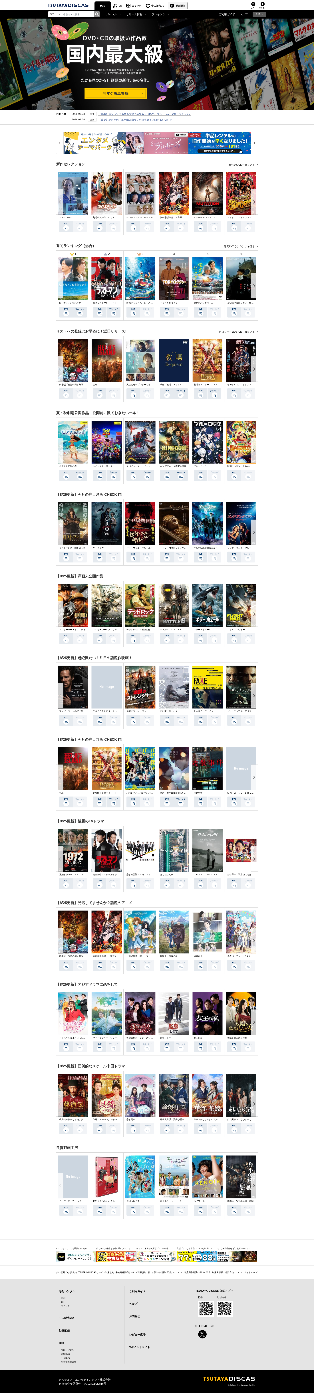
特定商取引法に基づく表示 (197, 1272)
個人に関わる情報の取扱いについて (165, 1272)
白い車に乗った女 (169, 711)
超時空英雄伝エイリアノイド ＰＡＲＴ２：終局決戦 (119, 217)
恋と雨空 (130, 1119)
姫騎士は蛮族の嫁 (169, 956)
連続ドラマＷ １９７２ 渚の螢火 (76, 874)
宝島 (95, 384)
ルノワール (199, 1201)
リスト (253, 7)
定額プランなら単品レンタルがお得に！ (195, 1248)
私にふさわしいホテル (104, 1201)
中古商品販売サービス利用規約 (131, 1272)
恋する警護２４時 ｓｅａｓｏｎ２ (143, 874)
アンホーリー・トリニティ (72, 629)
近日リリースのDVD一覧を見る (237, 331)
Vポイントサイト (139, 1347)
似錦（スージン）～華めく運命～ (109, 1119)
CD (120, 5)
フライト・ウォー (236, 629)
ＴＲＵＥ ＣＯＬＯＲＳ (206, 874)
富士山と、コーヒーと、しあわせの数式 (179, 1201)
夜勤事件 (198, 793)
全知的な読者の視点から (206, 548)
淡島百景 (198, 956)
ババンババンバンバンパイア (140, 793)
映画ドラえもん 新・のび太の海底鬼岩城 (147, 303)
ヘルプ (244, 14)
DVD (102, 5)
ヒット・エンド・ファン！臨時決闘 (244, 217)
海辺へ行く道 (133, 1201)
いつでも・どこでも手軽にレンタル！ (73, 1248)
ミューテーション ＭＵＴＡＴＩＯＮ (212, 217)
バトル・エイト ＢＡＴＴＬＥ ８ (177, 629)
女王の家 (198, 1038)
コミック (136, 5)
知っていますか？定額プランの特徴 (152, 1248)
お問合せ (134, 1316)
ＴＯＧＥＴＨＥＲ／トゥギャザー (109, 711)
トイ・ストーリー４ (102, 466)
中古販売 (65, 1357)
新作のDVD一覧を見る (242, 164)
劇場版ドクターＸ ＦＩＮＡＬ (209, 384)
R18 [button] (257, 14)
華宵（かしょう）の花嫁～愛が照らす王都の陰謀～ (219, 1119)
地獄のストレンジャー (137, 711)
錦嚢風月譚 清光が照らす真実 (175, 1119)
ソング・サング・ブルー (239, 548)
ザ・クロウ (98, 548)
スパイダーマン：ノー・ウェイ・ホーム (146, 466)
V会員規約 (72, 1272)
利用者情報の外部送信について (227, 1272)
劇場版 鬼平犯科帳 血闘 (240, 1201)
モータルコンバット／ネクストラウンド (247, 384)
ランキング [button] (158, 14)
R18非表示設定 (68, 1361)
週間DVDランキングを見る (239, 246)
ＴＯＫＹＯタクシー (170, 303)
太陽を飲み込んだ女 (237, 1038)
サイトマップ (250, 1272)
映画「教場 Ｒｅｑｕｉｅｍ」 (175, 384)
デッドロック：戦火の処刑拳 (140, 629)
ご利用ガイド (227, 14)
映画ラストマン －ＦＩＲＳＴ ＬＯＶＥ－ (114, 303)
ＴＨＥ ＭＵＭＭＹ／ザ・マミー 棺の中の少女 (184, 548)
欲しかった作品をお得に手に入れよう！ (114, 1248)
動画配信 (180, 5)
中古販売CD (157, 5)
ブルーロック (200, 466)
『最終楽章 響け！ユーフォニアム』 (145, 956)
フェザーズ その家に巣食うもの (75, 711)
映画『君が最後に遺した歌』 (174, 793)
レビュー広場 (137, 1334)
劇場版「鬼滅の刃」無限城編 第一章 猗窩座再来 (84, 384)
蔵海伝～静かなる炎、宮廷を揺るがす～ (78, 1119)
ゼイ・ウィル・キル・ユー (139, 548)
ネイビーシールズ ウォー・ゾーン (110, 629)
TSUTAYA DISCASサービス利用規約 (96, 1272)
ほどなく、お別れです (70, 303)
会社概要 (60, 1272)
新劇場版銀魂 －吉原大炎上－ (175, 217)
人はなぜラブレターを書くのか (141, 384)
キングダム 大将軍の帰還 (173, 466)
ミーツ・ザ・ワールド (70, 1201)
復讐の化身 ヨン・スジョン (140, 1038)
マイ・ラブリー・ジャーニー (107, 1038)
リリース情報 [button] (134, 14)
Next (254, 202)
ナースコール (65, 217)
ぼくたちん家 (166, 874)
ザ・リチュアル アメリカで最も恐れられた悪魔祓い (253, 711)
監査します (165, 1038)
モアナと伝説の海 (68, 466)
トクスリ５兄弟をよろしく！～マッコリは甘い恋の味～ (86, 1038)
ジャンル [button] (111, 14)
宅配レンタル (67, 1349)
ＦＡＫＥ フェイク (203, 711)
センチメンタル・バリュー (139, 217)
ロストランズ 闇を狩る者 (72, 548)
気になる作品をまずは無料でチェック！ (235, 1248)
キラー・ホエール (202, 629)
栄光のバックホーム (203, 303)
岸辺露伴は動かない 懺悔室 (241, 303)
